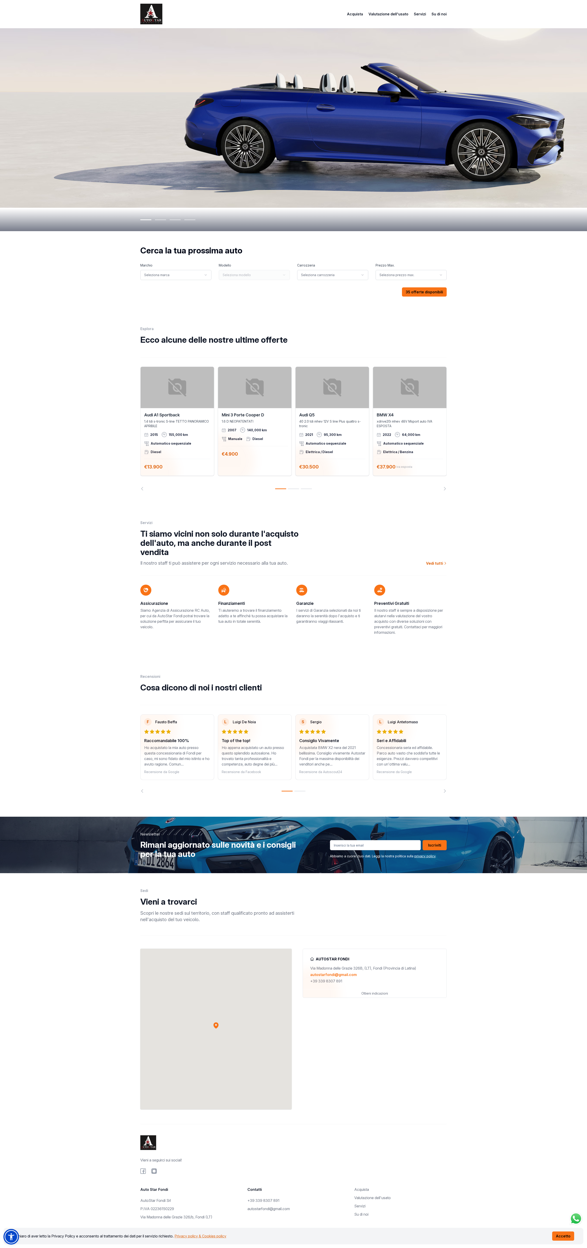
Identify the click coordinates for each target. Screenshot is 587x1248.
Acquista (355, 14)
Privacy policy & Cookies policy (200, 1236)
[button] (216, 1025)
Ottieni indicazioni (374, 993)
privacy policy (424, 856)
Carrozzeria (306, 265)
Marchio (146, 265)
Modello (225, 265)
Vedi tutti (435, 563)
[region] (293, 429)
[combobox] (175, 275)
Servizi (420, 14)
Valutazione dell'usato (388, 14)
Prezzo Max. (385, 265)
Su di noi (439, 14)
